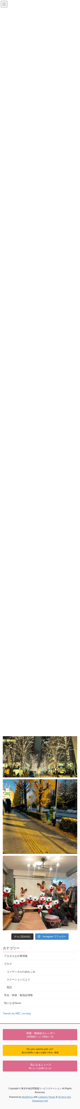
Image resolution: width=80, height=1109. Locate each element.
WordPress (27, 1097)
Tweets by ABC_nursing (17, 1013)
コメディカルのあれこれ (21, 971)
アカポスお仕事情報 (16, 955)
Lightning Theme (46, 1097)
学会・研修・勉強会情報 (18, 995)
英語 (9, 987)
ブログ (8, 963)
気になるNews (12, 1002)
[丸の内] (40, 740)
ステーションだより (18, 979)
